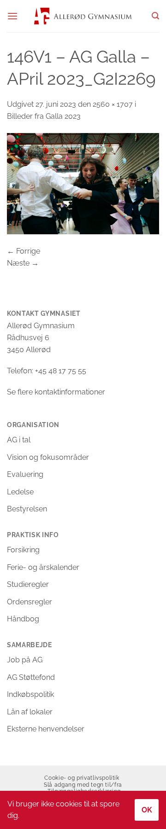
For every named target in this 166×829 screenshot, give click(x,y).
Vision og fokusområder (48, 457)
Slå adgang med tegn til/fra (83, 784)
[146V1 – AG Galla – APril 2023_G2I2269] (83, 183)
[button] (12, 16)
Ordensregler (29, 601)
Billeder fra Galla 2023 (44, 116)
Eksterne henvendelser (45, 729)
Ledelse (20, 491)
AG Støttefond (31, 677)
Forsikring (23, 549)
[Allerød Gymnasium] (83, 16)
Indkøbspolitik (30, 694)
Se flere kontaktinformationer (56, 392)
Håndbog (23, 619)
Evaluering (25, 474)
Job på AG (24, 659)
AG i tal (18, 439)
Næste (23, 263)
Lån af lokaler (30, 711)
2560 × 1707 (113, 104)
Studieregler (28, 584)
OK (147, 810)
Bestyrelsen (27, 508)
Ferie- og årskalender (43, 567)
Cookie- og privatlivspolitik (81, 777)
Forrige (23, 251)
